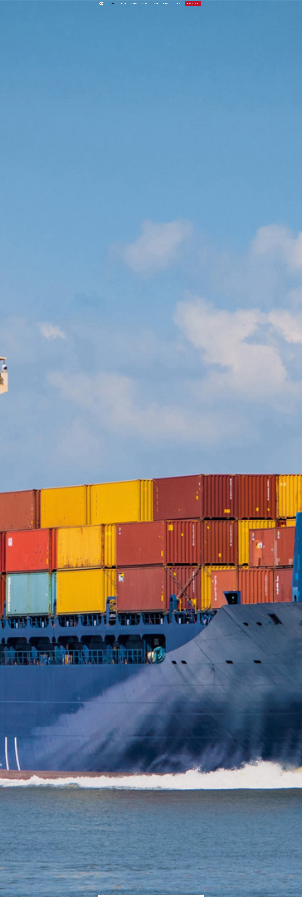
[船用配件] (101, 2)
